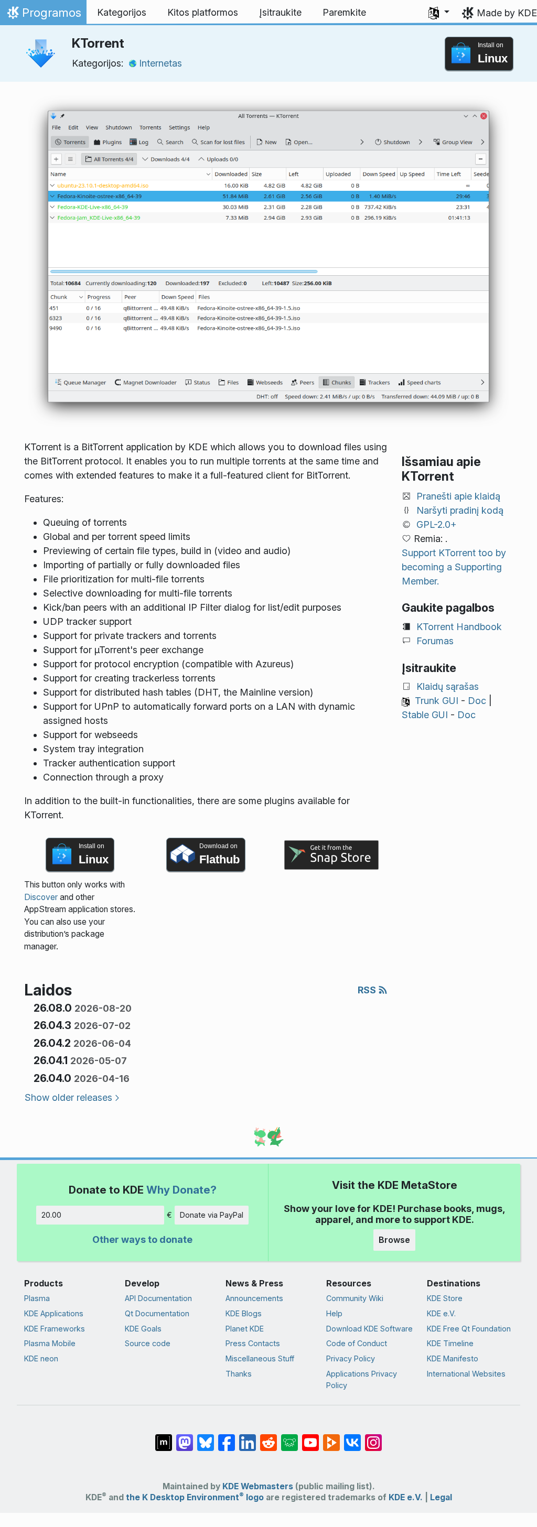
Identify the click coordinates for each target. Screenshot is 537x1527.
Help (334, 1313)
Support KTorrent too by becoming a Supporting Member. (454, 567)
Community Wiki (354, 1298)
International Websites (466, 1373)
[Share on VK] (352, 1437)
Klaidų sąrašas (447, 686)
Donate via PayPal (211, 1214)
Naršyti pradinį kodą (459, 510)
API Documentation (158, 1298)
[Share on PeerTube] (331, 1437)
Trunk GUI (436, 700)
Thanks (238, 1373)
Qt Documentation (157, 1313)
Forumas (435, 640)
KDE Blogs (243, 1313)
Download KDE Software (369, 1328)
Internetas (160, 63)
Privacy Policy (350, 1358)
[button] (439, 12)
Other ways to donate (142, 1239)
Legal (441, 1497)
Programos (43, 15)
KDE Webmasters (257, 1486)
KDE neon (41, 1358)
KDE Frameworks (54, 1328)
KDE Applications (53, 1313)
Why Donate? (181, 1189)
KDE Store (445, 1298)
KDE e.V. (441, 1313)
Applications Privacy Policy (361, 1379)
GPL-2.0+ (436, 524)
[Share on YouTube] (310, 1437)
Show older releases (68, 1097)
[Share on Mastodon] (184, 1437)
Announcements (254, 1298)
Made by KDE (507, 12)
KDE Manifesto (452, 1358)
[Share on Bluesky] (205, 1437)
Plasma (37, 1298)
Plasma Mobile (50, 1343)
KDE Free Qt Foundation (469, 1328)
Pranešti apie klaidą (458, 496)
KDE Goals (143, 1328)
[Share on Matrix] (163, 1437)
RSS (368, 989)
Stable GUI (425, 714)
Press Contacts (252, 1343)
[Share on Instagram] (373, 1437)
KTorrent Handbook (459, 626)
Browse (394, 1239)
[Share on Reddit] (268, 1437)
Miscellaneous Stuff (259, 1358)
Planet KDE (244, 1328)
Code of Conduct (356, 1343)
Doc (477, 700)
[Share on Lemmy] (289, 1437)
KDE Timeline (450, 1343)
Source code (147, 1343)
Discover (41, 897)
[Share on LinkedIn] (247, 1437)
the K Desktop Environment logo (195, 1497)
